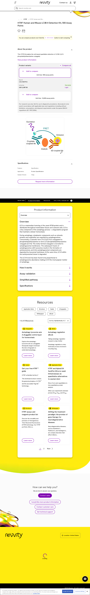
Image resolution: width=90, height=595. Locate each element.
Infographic (62, 309)
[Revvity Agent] (85, 579)
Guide (52, 309)
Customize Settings (79, 591)
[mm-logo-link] (45, 2)
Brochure (42, 309)
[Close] (87, 591)
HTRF (25, 19)
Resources (47, 200)
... (18, 19)
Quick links (21, 200)
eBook (51, 314)
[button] (71, 3)
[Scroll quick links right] (70, 201)
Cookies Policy (36, 593)
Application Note (29, 309)
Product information (34, 200)
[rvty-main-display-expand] (61, 153)
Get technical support (45, 512)
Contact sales (45, 495)
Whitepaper (40, 314)
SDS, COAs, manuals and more (63, 200)
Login (66, 87)
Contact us (63, 3)
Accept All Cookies (67, 591)
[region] (45, 591)
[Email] (23, 32)
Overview (24, 215)
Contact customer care (45, 507)
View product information (27, 60)
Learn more (28, 356)
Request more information (45, 182)
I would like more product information (45, 502)
